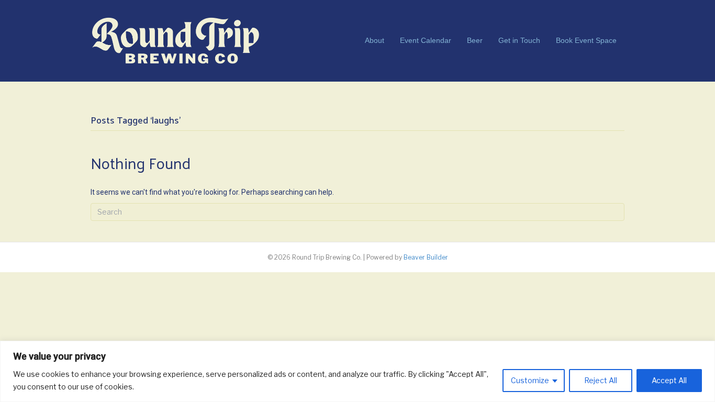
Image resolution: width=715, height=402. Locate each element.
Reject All (600, 380)
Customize (530, 380)
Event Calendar (425, 40)
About (374, 40)
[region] (357, 371)
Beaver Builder (426, 257)
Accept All (669, 380)
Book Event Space (586, 40)
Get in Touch (519, 40)
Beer (475, 40)
